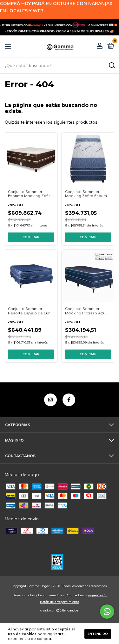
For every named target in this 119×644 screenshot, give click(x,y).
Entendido (98, 634)
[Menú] (9, 46)
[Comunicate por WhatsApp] (107, 611)
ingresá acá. (97, 595)
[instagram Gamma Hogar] (50, 399)
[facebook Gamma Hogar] (69, 399)
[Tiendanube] (59, 611)
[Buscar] (111, 65)
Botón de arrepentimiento (59, 602)
